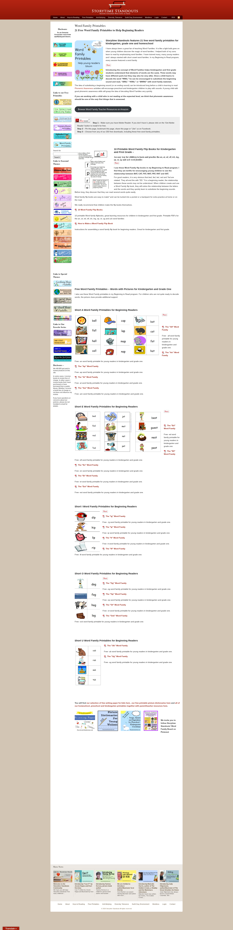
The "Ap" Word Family (88, 366)
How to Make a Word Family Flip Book (95, 223)
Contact (164, 17)
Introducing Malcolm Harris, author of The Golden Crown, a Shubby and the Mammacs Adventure (148, 888)
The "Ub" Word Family (117, 645)
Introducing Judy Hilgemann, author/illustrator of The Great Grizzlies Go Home (169, 887)
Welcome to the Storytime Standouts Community (61, 886)
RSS (173, 17)
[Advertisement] (127, 252)
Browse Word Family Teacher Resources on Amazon (103, 109)
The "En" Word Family (88, 465)
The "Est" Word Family (88, 486)
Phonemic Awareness (84, 88)
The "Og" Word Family (116, 583)
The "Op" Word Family (116, 594)
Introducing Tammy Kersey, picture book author (104, 886)
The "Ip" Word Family (115, 527)
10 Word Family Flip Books (90, 210)
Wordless (148, 17)
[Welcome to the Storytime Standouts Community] (62, 881)
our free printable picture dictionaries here (151, 703)
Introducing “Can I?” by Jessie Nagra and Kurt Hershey (83, 886)
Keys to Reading (73, 17)
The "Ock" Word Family (116, 616)
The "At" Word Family (88, 377)
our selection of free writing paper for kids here (109, 703)
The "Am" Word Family (88, 388)
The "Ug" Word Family (117, 656)
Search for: (57, 151)
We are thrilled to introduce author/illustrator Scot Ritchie (125, 887)
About (62, 17)
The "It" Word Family (115, 538)
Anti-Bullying (100, 17)
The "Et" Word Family (88, 476)
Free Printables (87, 17)
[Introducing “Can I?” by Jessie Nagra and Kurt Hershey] (84, 881)
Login (157, 17)
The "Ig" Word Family (115, 516)
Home (55, 17)
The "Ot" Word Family (116, 605)
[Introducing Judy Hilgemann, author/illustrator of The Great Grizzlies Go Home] (169, 881)
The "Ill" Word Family (115, 549)
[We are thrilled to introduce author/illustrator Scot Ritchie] (126, 881)
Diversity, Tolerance (115, 17)
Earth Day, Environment (133, 17)
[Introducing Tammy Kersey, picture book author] (105, 881)
